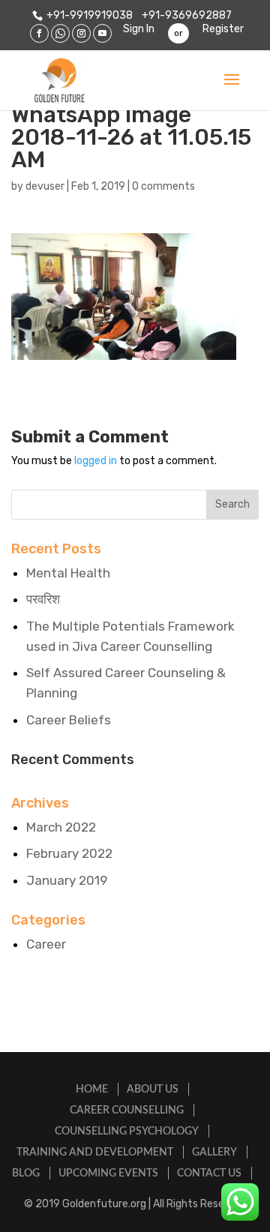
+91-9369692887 (186, 15)
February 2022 (69, 853)
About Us (152, 1089)
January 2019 (66, 880)
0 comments (163, 186)
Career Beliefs (68, 719)
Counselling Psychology (127, 1131)
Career (46, 944)
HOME (92, 1089)
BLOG (26, 1173)
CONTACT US (209, 1173)
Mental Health (68, 572)
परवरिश (43, 599)
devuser (45, 186)
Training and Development (94, 1152)
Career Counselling (127, 1110)
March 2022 (61, 827)
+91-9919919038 (89, 15)
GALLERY (214, 1152)
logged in (95, 460)
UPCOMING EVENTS (108, 1173)
